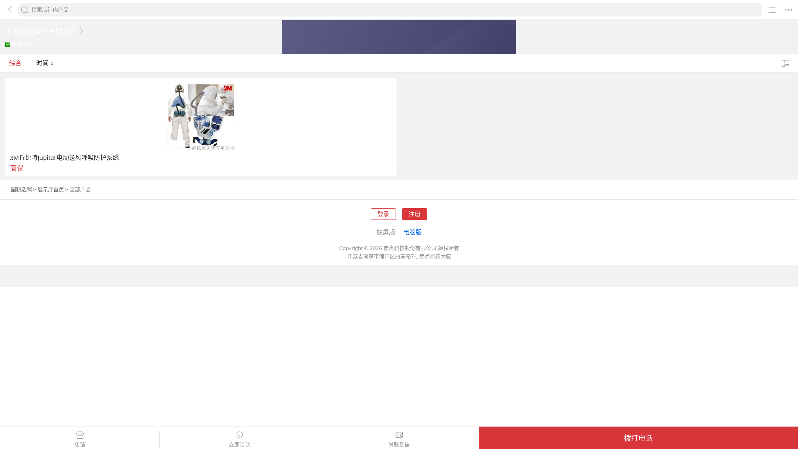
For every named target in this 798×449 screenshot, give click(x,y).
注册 (415, 214)
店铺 (80, 445)
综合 (15, 63)
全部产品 (80, 189)
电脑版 (412, 232)
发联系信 (399, 445)
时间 (43, 63)
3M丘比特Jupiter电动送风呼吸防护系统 (64, 157)
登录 (383, 214)
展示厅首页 (50, 189)
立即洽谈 (239, 445)
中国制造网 (18, 189)
